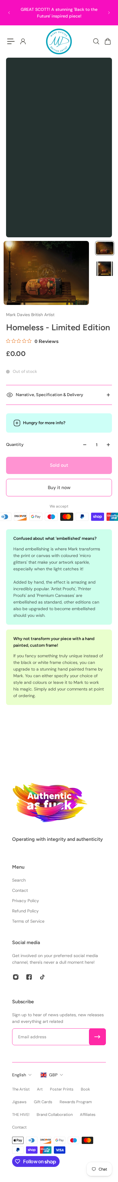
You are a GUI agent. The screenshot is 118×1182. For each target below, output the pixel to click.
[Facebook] (29, 977)
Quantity (15, 444)
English (19, 1075)
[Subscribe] (97, 1036)
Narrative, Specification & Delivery (49, 394)
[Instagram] (15, 977)
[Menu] (11, 41)
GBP (53, 1075)
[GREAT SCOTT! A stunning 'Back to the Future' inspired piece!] (59, 12)
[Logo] (59, 41)
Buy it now (59, 488)
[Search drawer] (96, 41)
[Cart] (107, 41)
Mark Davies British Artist (30, 314)
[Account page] (22, 41)
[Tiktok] (42, 977)
